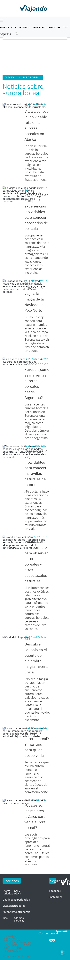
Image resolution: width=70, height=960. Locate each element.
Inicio (9, 77)
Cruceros (19, 905)
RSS (52, 940)
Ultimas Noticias (19, 919)
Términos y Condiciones (17, 956)
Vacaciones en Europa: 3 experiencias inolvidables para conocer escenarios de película (36, 211)
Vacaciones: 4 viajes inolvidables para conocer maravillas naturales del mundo (36, 467)
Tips (65, 27)
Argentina (54, 27)
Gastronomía (22, 911)
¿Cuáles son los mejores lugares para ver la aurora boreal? (35, 816)
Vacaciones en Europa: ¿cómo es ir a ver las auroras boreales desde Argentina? (36, 380)
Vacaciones (38, 27)
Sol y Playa (17, 892)
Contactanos (48, 933)
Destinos (24, 27)
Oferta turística (8, 892)
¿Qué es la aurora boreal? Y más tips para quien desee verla (36, 744)
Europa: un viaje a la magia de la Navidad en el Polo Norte (36, 299)
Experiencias (22, 899)
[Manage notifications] (62, 952)
